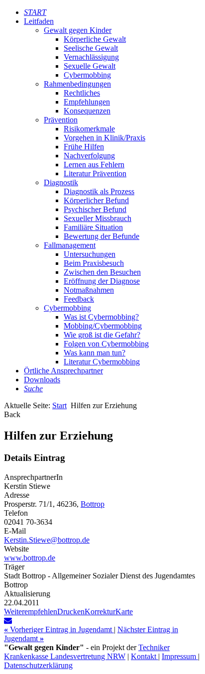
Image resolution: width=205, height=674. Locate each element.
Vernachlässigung (91, 57)
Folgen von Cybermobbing (106, 343)
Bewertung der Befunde (101, 236)
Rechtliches (82, 93)
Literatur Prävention (95, 173)
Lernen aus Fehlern (94, 164)
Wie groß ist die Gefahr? (102, 335)
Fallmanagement (70, 245)
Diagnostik (61, 182)
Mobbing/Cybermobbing (103, 326)
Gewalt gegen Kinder (77, 30)
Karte (124, 611)
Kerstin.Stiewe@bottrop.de (47, 540)
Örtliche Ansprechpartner (63, 370)
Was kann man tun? (94, 352)
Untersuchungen (89, 254)
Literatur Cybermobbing (102, 361)
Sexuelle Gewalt (89, 66)
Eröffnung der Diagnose (102, 281)
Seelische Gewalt (91, 48)
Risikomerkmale (89, 128)
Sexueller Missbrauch (97, 218)
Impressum (180, 656)
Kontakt (144, 656)
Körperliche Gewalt (95, 39)
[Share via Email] (8, 620)
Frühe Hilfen (84, 146)
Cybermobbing (87, 75)
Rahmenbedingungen (77, 84)
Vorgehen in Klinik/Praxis (104, 137)
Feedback (79, 299)
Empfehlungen (87, 102)
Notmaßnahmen (89, 290)
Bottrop (92, 504)
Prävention (61, 119)
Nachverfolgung (89, 155)
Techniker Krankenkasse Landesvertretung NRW (87, 652)
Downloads (42, 379)
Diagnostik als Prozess (99, 191)
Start (59, 405)
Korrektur (100, 611)
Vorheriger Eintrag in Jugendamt (59, 629)
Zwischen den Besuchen (102, 272)
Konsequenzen (87, 111)
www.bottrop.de (29, 558)
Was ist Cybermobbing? (101, 317)
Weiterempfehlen (30, 611)
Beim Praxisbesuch (94, 263)
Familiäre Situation (93, 227)
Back (12, 414)
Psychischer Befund (95, 209)
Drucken (71, 611)
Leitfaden (39, 21)
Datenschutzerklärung (38, 665)
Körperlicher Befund (96, 200)
